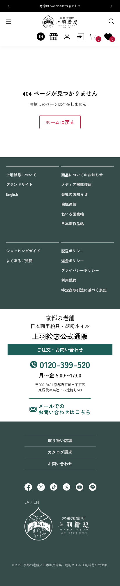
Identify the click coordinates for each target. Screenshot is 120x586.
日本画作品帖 (72, 223)
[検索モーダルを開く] (111, 21)
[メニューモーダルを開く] (8, 21)
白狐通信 (68, 204)
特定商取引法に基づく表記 (84, 290)
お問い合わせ (60, 463)
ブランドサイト (19, 184)
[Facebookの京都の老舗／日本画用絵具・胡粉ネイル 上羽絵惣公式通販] (27, 487)
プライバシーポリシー (80, 270)
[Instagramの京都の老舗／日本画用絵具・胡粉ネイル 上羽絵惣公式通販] (40, 487)
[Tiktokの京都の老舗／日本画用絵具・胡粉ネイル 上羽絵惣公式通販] (53, 487)
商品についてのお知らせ (82, 175)
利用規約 (68, 280)
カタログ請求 (60, 452)
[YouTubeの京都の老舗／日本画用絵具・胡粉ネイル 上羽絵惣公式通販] (79, 487)
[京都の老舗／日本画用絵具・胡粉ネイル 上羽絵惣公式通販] (60, 21)
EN (36, 502)
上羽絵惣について (21, 175)
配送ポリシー (72, 251)
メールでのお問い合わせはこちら (64, 409)
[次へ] (111, 6)
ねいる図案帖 (72, 214)
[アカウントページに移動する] (80, 37)
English (12, 194)
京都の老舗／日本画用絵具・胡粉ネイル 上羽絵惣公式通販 (65, 565)
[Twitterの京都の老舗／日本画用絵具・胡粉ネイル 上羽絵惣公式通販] (66, 487)
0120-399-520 (65, 364)
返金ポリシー (72, 260)
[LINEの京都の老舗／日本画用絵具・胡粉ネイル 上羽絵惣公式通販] (92, 487)
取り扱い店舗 (60, 440)
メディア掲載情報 (76, 184)
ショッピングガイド (23, 251)
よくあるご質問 (19, 260)
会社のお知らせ (74, 194)
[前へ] (8, 6)
